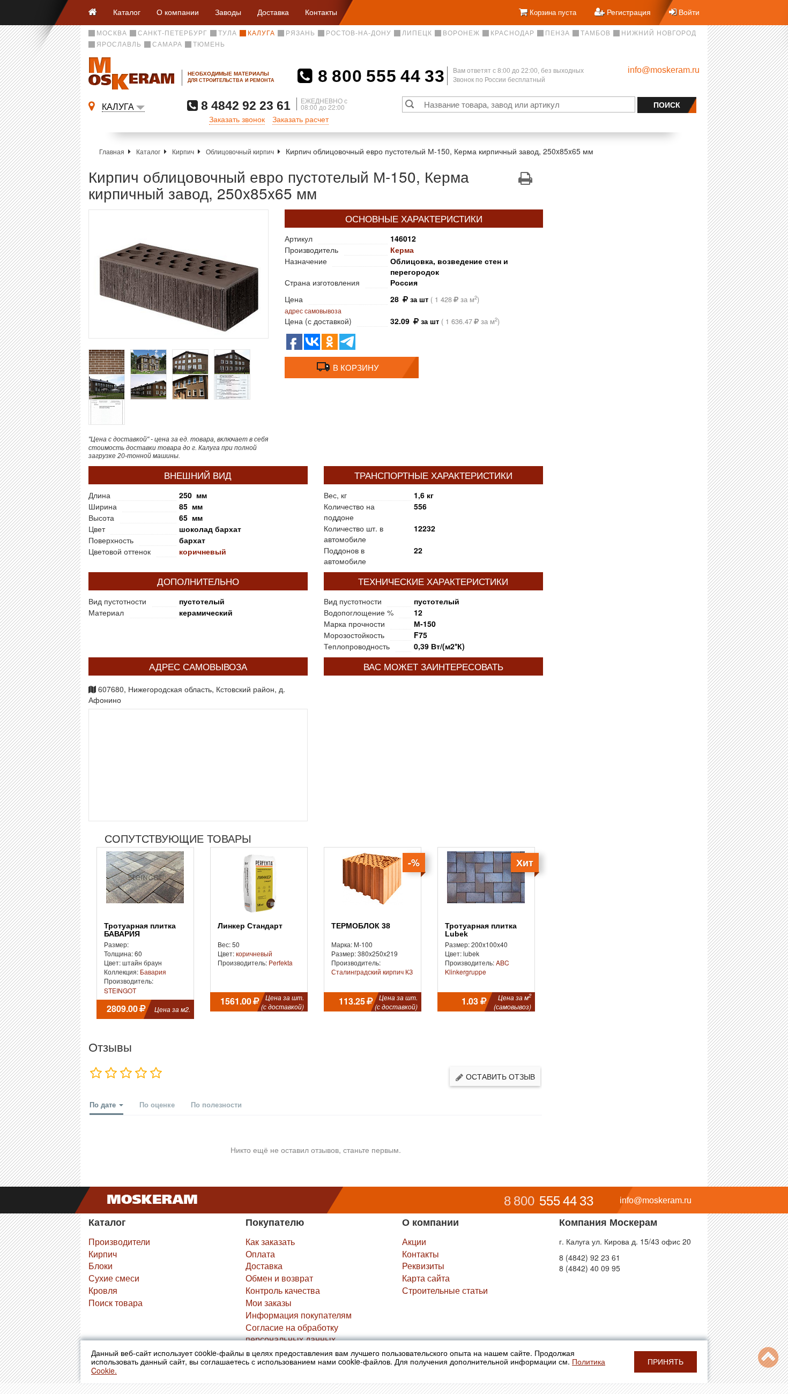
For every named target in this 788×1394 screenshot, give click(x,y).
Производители (119, 1241)
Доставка (273, 11)
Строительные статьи (445, 1290)
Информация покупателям (299, 1315)
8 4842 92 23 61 (244, 105)
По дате (104, 1104)
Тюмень (209, 44)
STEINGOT (120, 990)
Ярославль (119, 44)
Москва (111, 33)
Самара (167, 44)
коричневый (202, 551)
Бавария (153, 971)
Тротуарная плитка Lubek (481, 930)
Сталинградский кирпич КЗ (372, 971)
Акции (414, 1241)
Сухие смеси (113, 1278)
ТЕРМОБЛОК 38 (360, 926)
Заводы (228, 11)
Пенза (557, 33)
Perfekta (281, 962)
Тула (227, 33)
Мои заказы (269, 1302)
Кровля (102, 1290)
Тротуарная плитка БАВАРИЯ (140, 930)
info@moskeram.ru (664, 69)
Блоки (100, 1266)
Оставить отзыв (499, 1076)
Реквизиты (423, 1266)
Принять (665, 1362)
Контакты (321, 11)
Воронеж (461, 33)
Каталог (126, 11)
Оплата (260, 1254)
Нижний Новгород (658, 33)
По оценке (157, 1104)
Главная (111, 151)
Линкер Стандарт (250, 926)
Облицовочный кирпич (240, 151)
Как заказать (270, 1241)
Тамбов (596, 33)
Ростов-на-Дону (358, 33)
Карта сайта (426, 1278)
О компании (178, 11)
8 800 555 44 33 (379, 76)
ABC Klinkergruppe (477, 967)
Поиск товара (115, 1302)
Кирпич (183, 151)
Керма (402, 249)
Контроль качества (283, 1290)
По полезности (216, 1104)
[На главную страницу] (96, 12)
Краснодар (512, 33)
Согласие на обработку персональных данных (292, 1333)
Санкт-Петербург (172, 33)
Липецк (417, 33)
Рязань (300, 33)
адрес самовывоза (313, 310)
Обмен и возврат (279, 1278)
